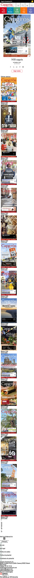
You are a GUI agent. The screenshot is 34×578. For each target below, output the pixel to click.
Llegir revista (17, 71)
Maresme (10, 12)
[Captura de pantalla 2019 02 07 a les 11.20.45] (17, 145)
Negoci (30, 12)
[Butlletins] (31, 5)
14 (1, 523)
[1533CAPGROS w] (17, 476)
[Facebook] (10, 67)
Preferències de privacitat (7, 558)
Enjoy (24, 12)
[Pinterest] (20, 67)
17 (1, 527)
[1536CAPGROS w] (17, 393)
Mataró (3, 12)
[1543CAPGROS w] (17, 200)
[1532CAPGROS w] (17, 504)
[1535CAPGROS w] (17, 421)
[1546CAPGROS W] (17, 117)
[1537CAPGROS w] (17, 366)
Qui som (2, 545)
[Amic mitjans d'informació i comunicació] (17, 574)
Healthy (17, 12)
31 (1, 531)
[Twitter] (14, 67)
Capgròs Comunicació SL (6, 1)
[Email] (23, 67)
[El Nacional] (32, 1)
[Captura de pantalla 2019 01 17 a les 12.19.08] (17, 227)
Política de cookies (5, 552)
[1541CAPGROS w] (17, 255)
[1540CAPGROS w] (17, 283)
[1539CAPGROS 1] (17, 310)
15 (1, 524)
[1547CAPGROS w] (17, 89)
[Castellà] (27, 5)
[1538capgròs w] (17, 338)
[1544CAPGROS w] (17, 172)
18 (1, 529)
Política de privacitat (5, 555)
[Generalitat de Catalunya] (17, 539)
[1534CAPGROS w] (17, 448)
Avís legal (2, 548)
